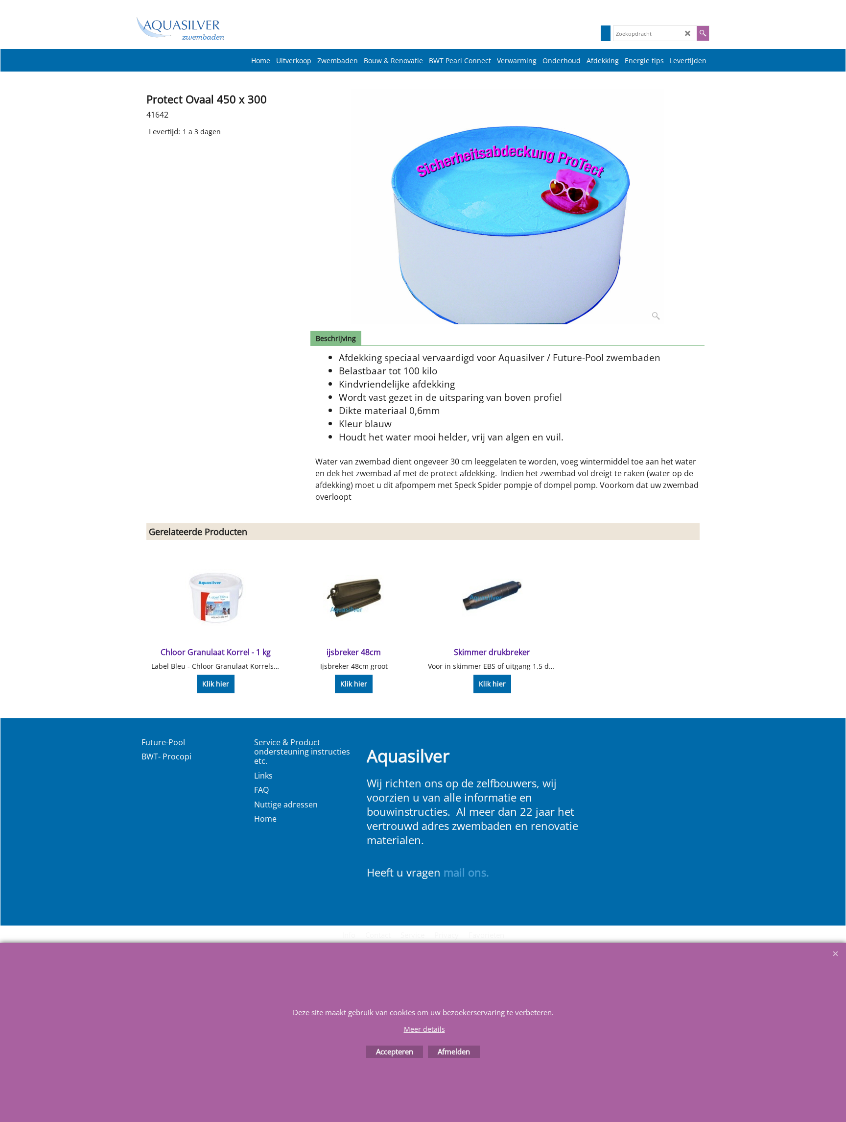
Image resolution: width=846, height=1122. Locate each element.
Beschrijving (336, 338)
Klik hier (215, 683)
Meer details (424, 1029)
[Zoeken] (703, 33)
